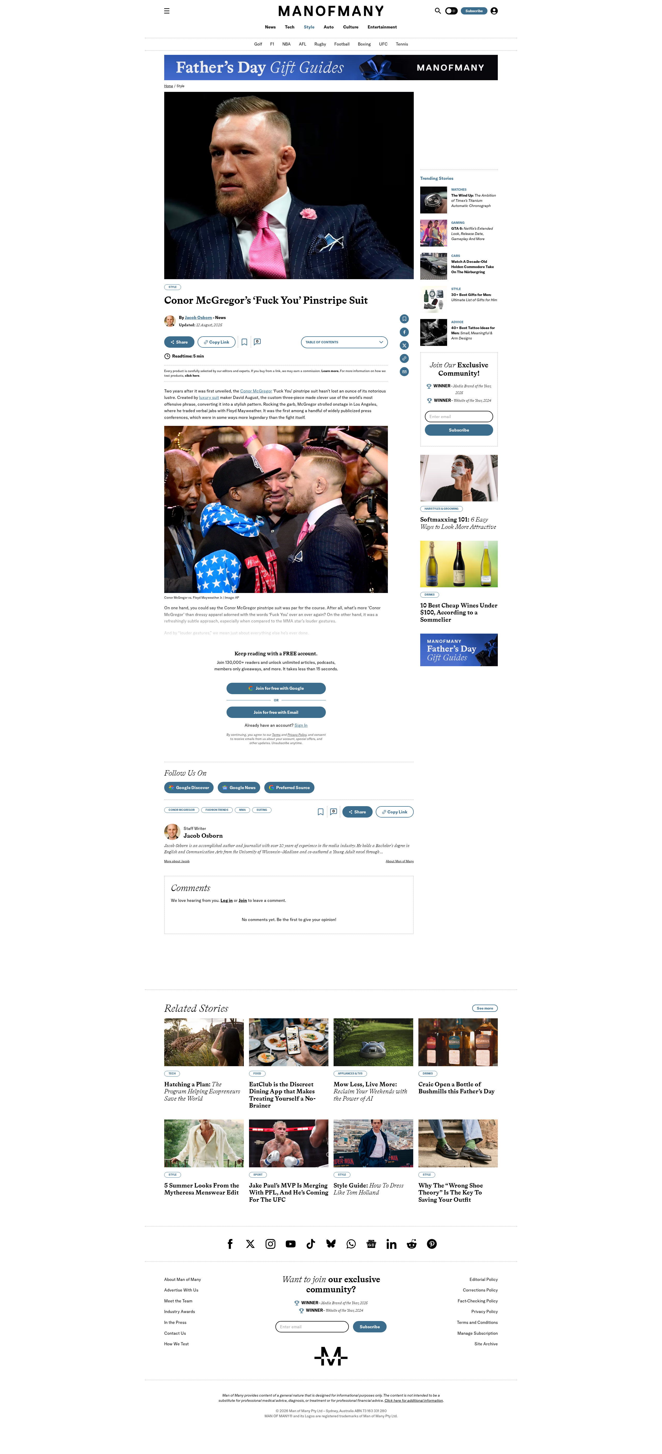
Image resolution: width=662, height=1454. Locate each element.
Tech (290, 26)
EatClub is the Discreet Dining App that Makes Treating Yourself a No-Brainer (282, 1094)
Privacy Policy (297, 735)
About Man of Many (400, 861)
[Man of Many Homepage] (331, 10)
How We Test (176, 1343)
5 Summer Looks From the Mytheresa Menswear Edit (201, 1189)
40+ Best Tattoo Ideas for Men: (473, 332)
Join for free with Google (280, 688)
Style (309, 26)
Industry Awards (179, 1311)
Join (243, 900)
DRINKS (430, 594)
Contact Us (175, 1333)
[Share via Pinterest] (406, 261)
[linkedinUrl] (391, 1244)
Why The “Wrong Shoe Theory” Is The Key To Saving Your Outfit (450, 1192)
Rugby (320, 44)
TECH (172, 1073)
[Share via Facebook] (406, 239)
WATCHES (459, 189)
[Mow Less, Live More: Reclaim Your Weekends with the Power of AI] (373, 1042)
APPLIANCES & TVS (350, 1073)
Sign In (301, 725)
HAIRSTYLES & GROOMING (441, 508)
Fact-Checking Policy (478, 1300)
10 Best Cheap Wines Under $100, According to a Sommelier (459, 612)
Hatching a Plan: (202, 1091)
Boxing (364, 44)
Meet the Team (178, 1300)
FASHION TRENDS (217, 810)
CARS (455, 256)
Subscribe (474, 11)
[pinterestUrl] (432, 1244)
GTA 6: (472, 233)
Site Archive (486, 1343)
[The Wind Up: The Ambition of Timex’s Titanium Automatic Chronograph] (433, 200)
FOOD (257, 1073)
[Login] (494, 10)
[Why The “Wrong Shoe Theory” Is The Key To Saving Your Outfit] (458, 1143)
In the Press (175, 1322)
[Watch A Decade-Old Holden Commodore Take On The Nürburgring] (433, 266)
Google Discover (192, 787)
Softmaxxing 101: (458, 523)
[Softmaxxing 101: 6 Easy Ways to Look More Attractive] (459, 478)
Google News (242, 787)
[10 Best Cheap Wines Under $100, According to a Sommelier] (459, 564)
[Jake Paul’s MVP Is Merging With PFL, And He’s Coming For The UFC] (289, 1143)
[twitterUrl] (250, 1244)
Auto (329, 26)
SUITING (262, 810)
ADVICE (457, 322)
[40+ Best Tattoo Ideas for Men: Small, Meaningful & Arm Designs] (433, 332)
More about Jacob (177, 861)
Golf (258, 44)
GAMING (457, 223)
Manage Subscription (477, 1333)
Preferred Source (293, 787)
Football (342, 44)
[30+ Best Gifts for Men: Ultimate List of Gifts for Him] (433, 299)
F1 (272, 44)
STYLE (173, 287)
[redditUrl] (412, 1244)
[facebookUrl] (230, 1244)
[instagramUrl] (270, 1244)
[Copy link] (406, 272)
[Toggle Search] (438, 11)
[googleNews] (371, 1244)
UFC (383, 44)
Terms (276, 735)
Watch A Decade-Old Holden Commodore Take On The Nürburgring (472, 266)
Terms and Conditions (477, 1322)
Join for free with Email (276, 712)
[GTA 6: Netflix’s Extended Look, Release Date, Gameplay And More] (433, 233)
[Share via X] (406, 250)
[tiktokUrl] (311, 1244)
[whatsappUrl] (351, 1244)
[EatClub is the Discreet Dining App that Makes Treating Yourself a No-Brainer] (289, 1042)
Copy (219, 342)
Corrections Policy (480, 1290)
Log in (227, 900)
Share (182, 342)
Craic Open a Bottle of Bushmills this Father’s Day (456, 1087)
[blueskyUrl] (331, 1244)
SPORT (257, 1174)
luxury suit (209, 397)
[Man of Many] (331, 1356)
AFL (302, 44)
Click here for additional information (414, 1400)
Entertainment (382, 26)
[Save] (244, 342)
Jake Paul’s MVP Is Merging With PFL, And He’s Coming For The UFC (288, 1192)
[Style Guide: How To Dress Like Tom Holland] (373, 1143)
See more (485, 1008)
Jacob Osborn (198, 317)
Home (168, 86)
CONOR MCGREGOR (182, 810)
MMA (242, 810)
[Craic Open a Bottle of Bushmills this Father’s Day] (458, 1042)
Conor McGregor (256, 391)
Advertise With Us (181, 1290)
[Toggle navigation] (169, 11)
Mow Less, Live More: (370, 1091)
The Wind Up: (473, 200)
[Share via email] (404, 371)
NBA (286, 44)
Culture (350, 26)
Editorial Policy (484, 1279)
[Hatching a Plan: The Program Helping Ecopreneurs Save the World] (204, 1042)
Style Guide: (369, 1189)
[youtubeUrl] (291, 1244)
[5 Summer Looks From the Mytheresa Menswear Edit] (204, 1143)
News (270, 26)
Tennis (402, 44)
